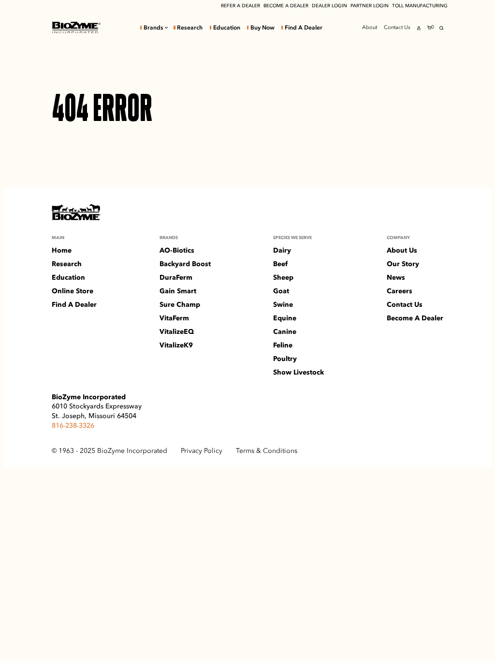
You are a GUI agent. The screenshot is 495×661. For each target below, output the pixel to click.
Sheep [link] (283, 277)
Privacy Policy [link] (201, 450)
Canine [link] (284, 331)
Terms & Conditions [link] (266, 450)
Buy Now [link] (262, 27)
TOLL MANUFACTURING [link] (420, 5)
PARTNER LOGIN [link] (369, 5)
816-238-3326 (73, 425)
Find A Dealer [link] (303, 27)
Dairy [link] (282, 250)
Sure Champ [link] (180, 304)
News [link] (396, 277)
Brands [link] (153, 27)
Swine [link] (283, 304)
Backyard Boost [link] (185, 263)
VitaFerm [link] (174, 318)
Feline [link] (282, 345)
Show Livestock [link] (298, 372)
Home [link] (62, 250)
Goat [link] (281, 290)
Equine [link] (284, 318)
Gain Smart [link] (178, 290)
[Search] (441, 28)
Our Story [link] (403, 263)
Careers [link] (399, 290)
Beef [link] (280, 263)
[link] (76, 27)
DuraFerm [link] (176, 277)
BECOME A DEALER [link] (285, 5)
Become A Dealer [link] (415, 318)
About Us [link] (402, 250)
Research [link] (190, 27)
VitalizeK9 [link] (176, 345)
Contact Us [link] (397, 27)
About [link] (369, 27)
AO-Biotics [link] (177, 250)
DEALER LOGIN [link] (329, 5)
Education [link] (226, 27)
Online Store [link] (72, 290)
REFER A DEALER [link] (240, 5)
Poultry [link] (285, 358)
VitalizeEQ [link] (177, 331)
